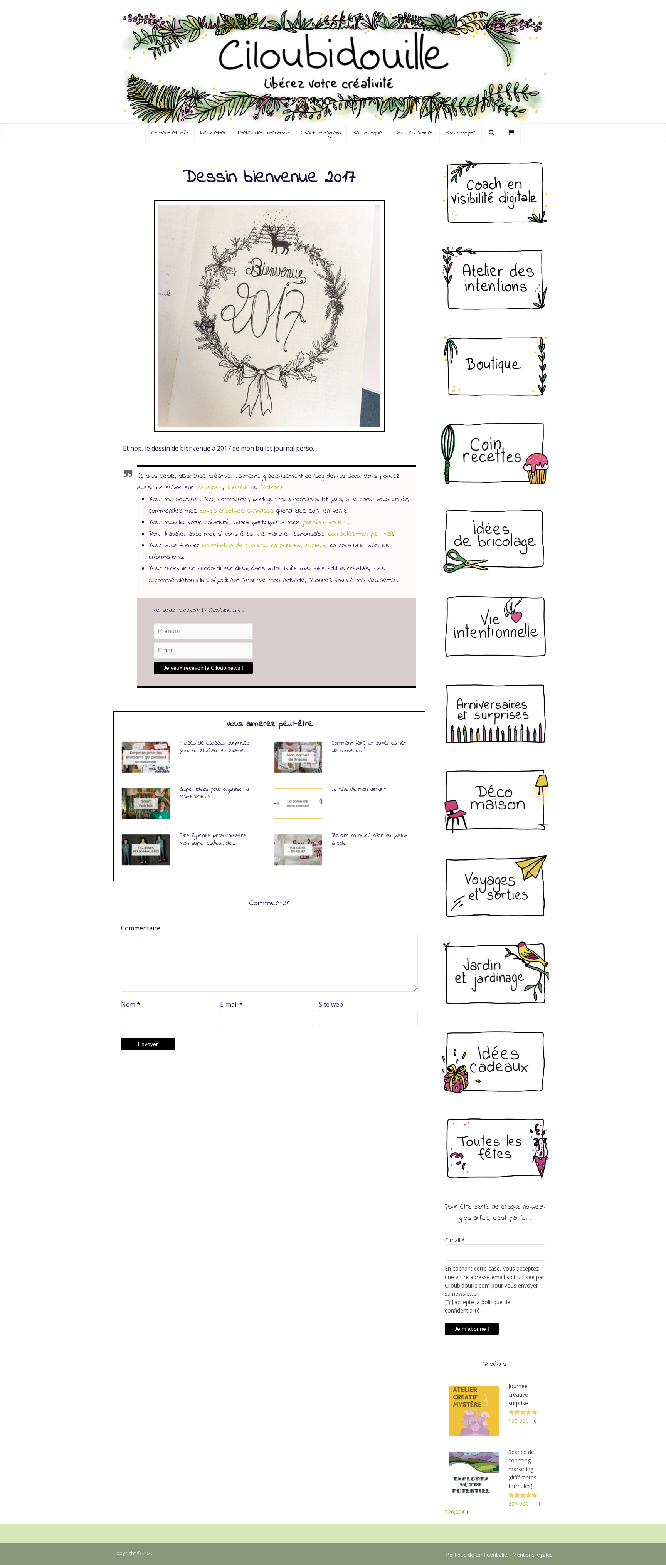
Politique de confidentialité (477, 1554)
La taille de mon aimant (359, 789)
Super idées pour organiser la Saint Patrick (214, 793)
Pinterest (272, 488)
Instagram (209, 488)
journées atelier (323, 523)
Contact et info (170, 133)
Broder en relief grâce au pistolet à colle (371, 839)
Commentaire (140, 928)
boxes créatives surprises (237, 511)
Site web (331, 1004)
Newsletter (213, 133)
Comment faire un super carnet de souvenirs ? (369, 747)
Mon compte (461, 133)
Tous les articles (414, 133)
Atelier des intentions (263, 133)
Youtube (237, 488)
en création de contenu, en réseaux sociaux (264, 546)
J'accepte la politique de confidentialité (477, 1306)
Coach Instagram (321, 133)
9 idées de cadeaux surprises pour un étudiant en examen (214, 747)
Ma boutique (367, 133)
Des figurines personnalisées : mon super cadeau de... (214, 839)
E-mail (231, 1004)
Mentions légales (533, 1554)
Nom (130, 1004)
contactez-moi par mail (360, 534)
